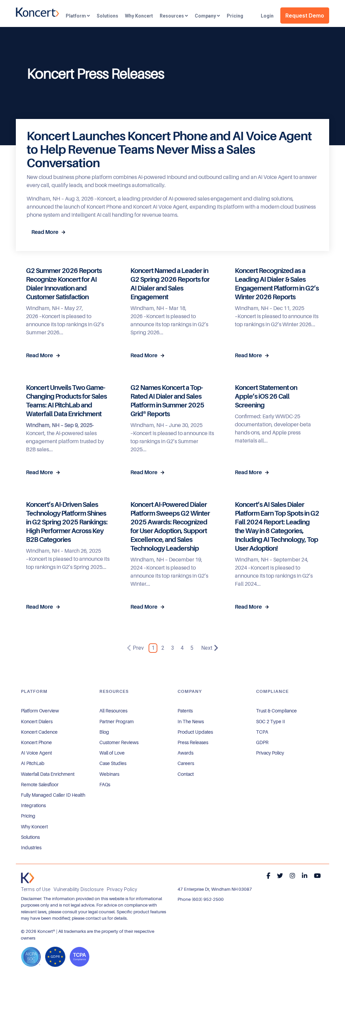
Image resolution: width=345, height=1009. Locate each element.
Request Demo (304, 15)
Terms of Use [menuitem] (35, 889)
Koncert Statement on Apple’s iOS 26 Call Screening (266, 396)
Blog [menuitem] (104, 732)
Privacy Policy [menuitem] (270, 753)
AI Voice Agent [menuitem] (36, 753)
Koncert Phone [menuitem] (36, 742)
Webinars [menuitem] (109, 774)
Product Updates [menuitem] (195, 732)
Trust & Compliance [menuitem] (276, 710)
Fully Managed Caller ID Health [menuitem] (53, 795)
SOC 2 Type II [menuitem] (270, 721)
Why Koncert (139, 16)
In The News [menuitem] (191, 721)
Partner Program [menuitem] (116, 721)
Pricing (235, 16)
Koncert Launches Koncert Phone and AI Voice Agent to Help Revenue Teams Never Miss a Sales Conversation (169, 149)
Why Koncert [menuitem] (34, 826)
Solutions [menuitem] (30, 837)
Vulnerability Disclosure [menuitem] (78, 889)
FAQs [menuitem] (104, 784)
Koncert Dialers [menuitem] (37, 721)
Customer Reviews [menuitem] (118, 742)
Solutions (107, 16)
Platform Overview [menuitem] (40, 710)
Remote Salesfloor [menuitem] (40, 784)
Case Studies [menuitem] (112, 763)
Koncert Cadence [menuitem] (39, 732)
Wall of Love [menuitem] (112, 753)
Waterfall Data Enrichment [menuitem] (47, 774)
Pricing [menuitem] (28, 816)
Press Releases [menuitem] (193, 742)
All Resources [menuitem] (113, 710)
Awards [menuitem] (185, 753)
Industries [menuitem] (31, 847)
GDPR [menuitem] (262, 742)
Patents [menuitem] (185, 710)
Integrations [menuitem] (33, 805)
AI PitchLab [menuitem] (32, 763)
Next (206, 648)
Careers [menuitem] (186, 763)
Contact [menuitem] (186, 774)
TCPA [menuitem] (262, 732)
